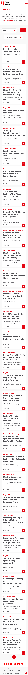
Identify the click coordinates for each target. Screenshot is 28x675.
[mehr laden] (14, 657)
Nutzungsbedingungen (13, 668)
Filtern (23, 30)
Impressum (22, 668)
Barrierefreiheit (4, 671)
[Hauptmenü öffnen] (26, 3)
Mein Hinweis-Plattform (16, 670)
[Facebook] (5, 664)
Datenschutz (4, 668)
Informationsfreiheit (5, 670)
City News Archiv (8, 20)
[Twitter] (15, 664)
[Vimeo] (22, 664)
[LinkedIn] (18, 664)
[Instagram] (7, 664)
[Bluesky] (11, 664)
